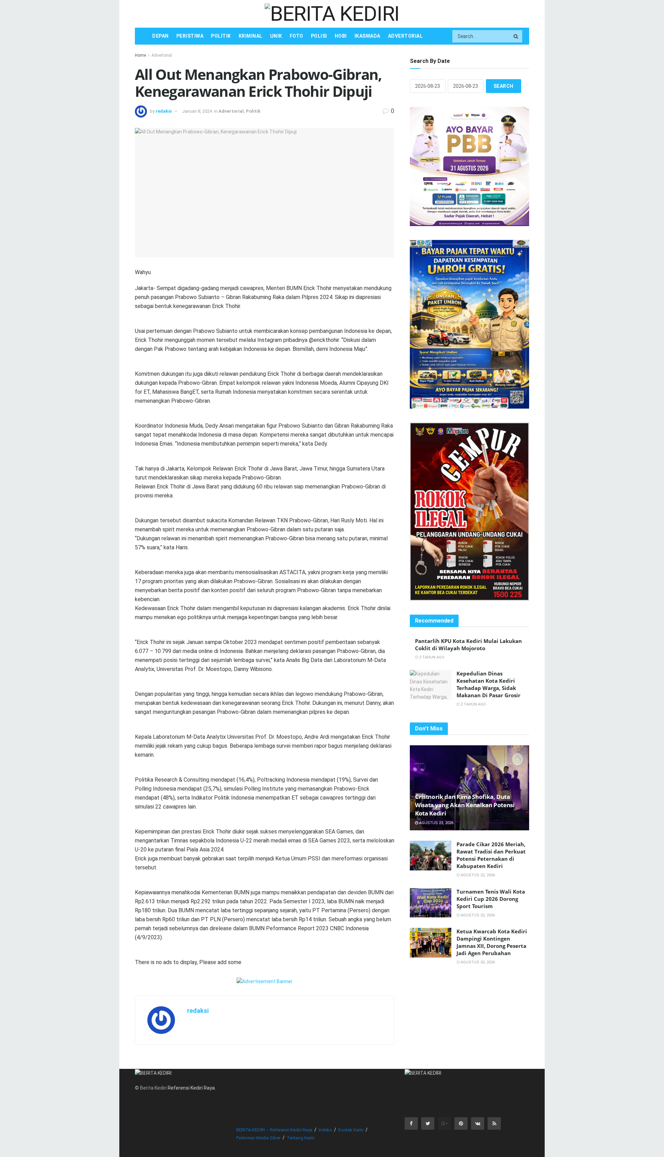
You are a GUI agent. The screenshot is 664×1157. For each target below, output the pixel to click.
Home (140, 55)
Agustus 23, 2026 (435, 823)
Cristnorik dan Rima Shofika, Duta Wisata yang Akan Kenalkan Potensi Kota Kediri (465, 805)
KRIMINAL (250, 36)
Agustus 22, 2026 (477, 875)
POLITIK (221, 36)
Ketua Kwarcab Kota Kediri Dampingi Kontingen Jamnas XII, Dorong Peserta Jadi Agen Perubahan (491, 942)
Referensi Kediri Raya (191, 1088)
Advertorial (161, 55)
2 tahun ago (431, 657)
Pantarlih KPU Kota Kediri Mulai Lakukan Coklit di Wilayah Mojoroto (468, 644)
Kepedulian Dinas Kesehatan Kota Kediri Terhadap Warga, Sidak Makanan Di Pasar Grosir (488, 684)
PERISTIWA (190, 36)
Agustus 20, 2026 (477, 962)
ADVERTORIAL (405, 36)
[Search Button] (516, 36)
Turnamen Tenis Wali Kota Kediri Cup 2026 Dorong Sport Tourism (490, 898)
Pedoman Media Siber (258, 1137)
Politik (253, 111)
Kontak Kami (350, 1129)
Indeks (325, 1129)
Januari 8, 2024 (197, 111)
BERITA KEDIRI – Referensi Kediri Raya (274, 1129)
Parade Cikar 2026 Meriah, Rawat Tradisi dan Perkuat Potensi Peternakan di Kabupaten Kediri (491, 855)
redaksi (164, 111)
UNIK (276, 36)
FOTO (296, 36)
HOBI (341, 36)
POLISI (319, 36)
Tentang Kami (300, 1137)
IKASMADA (367, 36)
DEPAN (160, 36)
